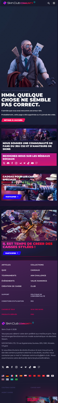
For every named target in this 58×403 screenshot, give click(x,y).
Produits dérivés (9, 314)
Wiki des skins (37, 309)
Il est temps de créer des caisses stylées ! (27, 245)
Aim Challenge (38, 275)
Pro (32, 314)
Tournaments (9, 275)
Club (33, 286)
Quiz (4, 270)
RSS (32, 301)
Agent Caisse (7, 392)
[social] (3, 367)
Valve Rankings (39, 281)
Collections (37, 265)
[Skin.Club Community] (19, 3)
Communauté (5, 90)
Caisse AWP (35, 387)
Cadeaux (35, 270)
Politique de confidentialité (38, 295)
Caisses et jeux (8, 309)
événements (8, 281)
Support (5, 294)
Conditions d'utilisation (13, 301)
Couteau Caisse (8, 387)
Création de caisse (12, 286)
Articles (6, 265)
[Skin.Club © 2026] (18, 323)
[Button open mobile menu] (54, 3)
